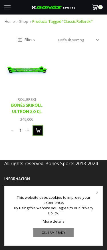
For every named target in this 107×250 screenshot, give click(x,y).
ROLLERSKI (27, 99)
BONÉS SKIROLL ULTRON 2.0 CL (27, 109)
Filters (30, 39)
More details (53, 221)
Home (10, 21)
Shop (23, 21)
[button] (38, 130)
